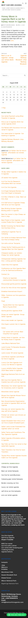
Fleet (3, 301)
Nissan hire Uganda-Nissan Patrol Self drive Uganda (13, 396)
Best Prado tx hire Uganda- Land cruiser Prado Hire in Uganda (13, 221)
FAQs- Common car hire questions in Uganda (13, 296)
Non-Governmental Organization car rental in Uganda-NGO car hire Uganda (13, 403)
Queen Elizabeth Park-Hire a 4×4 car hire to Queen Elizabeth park (13, 422)
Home (3, 8)
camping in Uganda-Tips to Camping (11, 233)
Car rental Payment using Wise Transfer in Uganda (12, 117)
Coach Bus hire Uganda (9, 265)
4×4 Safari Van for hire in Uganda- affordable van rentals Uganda (13, 153)
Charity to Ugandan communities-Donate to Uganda (14, 279)
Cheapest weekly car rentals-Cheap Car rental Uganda (11, 254)
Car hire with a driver (9, 546)
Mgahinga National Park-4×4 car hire (13, 375)
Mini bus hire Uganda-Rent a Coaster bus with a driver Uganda (13, 381)
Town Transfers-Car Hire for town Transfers (13, 451)
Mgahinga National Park (9, 583)
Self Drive (4, 537)
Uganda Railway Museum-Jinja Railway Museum (12, 140)
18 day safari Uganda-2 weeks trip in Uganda (13, 173)
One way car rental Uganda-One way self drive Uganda (12, 410)
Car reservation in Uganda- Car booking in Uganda (12, 134)
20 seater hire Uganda (9, 178)
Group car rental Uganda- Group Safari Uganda (12, 315)
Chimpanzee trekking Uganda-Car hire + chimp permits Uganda (13, 260)
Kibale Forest (6, 578)
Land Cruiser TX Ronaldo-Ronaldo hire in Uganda (13, 348)
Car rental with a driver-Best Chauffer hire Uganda (13, 333)
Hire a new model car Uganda (11, 320)
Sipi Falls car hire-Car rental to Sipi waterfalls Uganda (14, 445)
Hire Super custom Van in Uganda (13, 324)
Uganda (11, 537)
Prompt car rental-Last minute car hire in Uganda (13, 416)
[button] (17, 614)
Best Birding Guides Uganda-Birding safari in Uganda (11, 209)
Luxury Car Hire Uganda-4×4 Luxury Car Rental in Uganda (11, 363)
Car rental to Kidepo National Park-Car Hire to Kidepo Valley (13, 238)
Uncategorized (7, 27)
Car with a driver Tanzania (10, 243)
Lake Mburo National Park (10, 343)
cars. (12, 40)
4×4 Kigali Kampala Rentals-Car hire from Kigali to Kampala (12, 192)
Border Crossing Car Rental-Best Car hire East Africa (13, 227)
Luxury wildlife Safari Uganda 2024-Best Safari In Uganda (11, 369)
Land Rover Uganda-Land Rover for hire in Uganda (12, 358)
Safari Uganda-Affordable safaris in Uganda (13, 439)
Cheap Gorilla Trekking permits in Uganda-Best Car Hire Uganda (13, 248)
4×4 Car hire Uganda (8, 187)
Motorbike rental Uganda (10, 392)
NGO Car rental (6, 543)
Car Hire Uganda (7, 535)
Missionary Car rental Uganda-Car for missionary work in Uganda (13, 387)
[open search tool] (23, 3)
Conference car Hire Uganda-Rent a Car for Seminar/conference (13, 269)
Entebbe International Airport (11, 291)
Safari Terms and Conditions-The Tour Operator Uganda (13, 433)
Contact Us (5, 274)
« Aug (3, 108)
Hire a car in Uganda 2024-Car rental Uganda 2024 (12, 123)
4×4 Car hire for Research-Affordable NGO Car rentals (11, 182)
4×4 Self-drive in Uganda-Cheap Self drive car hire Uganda (13, 204)
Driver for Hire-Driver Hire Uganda (13, 288)
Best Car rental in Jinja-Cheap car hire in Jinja (13, 215)
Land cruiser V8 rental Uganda (12, 353)
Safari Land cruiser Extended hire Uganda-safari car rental (13, 427)
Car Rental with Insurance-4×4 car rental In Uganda (13, 129)
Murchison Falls (7, 572)
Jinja (3, 565)
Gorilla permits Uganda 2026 (11, 311)
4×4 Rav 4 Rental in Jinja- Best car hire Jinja (13, 198)
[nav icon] (26, 3)
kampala (4, 562)
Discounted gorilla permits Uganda (13, 284)
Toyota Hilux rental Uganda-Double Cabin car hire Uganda (14, 456)
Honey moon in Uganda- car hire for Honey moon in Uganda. (13, 338)
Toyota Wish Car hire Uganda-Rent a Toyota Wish (13, 306)
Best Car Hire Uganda (11, 5)
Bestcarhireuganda (9, 25)
